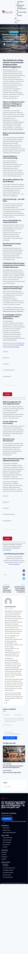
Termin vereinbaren (14, 564)
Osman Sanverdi (10, 607)
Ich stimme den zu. (13, 733)
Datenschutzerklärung (10, 384)
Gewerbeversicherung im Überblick (13, 311)
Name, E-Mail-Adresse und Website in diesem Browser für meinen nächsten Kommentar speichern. (14, 720)
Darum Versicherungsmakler (12, 772)
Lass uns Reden (14, 31)
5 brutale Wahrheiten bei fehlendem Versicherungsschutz (13, 766)
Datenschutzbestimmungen (12, 733)
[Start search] (16, 22)
